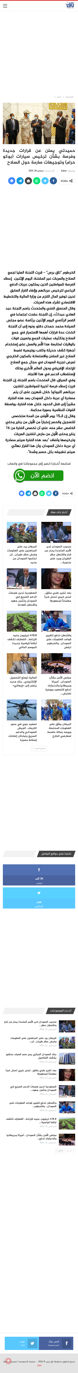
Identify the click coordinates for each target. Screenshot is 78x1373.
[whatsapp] (39, 471)
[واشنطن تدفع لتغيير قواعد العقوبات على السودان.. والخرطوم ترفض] (56, 621)
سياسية (67, 523)
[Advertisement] (39, 53)
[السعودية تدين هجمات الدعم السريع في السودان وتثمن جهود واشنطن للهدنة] (22, 578)
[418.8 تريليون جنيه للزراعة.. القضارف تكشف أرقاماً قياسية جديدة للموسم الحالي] (22, 621)
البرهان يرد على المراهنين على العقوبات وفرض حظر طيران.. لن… (33, 1040)
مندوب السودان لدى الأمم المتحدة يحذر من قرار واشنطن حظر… (30, 1024)
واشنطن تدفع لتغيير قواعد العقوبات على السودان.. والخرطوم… (32, 1105)
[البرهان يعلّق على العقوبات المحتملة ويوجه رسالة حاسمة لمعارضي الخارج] (56, 709)
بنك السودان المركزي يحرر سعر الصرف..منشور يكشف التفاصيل (31, 1056)
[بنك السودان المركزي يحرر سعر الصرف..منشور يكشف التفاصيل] (67, 1059)
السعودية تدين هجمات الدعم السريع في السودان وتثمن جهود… (33, 1088)
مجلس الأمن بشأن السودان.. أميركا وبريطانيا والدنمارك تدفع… (31, 1137)
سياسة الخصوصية (27, 1362)
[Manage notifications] (8, 1361)
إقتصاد (32, 612)
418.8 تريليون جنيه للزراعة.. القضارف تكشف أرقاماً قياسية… (31, 1121)
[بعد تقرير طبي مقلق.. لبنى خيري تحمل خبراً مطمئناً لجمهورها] (56, 578)
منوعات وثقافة (64, 570)
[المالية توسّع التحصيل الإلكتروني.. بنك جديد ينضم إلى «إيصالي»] (22, 663)
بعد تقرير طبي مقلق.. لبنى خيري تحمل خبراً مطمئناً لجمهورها (31, 1072)
